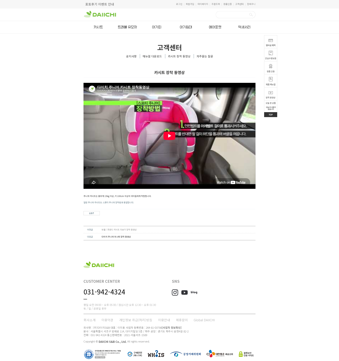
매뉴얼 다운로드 (152, 56)
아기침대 (186, 27)
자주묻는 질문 (205, 56)
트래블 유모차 (127, 27)
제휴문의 (182, 320)
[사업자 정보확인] (172, 327)
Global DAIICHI (204, 320)
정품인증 (227, 4)
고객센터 (239, 4)
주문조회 (216, 4)
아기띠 (156, 27)
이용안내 (164, 320)
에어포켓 (215, 27)
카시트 (98, 27)
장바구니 (251, 4)
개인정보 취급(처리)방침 (135, 320)
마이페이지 (203, 4)
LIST (91, 213)
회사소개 (90, 320)
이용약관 (107, 320)
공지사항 (131, 56)
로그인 (179, 4)
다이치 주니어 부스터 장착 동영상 (116, 236)
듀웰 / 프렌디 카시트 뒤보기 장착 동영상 (119, 229)
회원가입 (190, 4)
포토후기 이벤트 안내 (99, 4)
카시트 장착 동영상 (179, 56)
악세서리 (244, 27)
